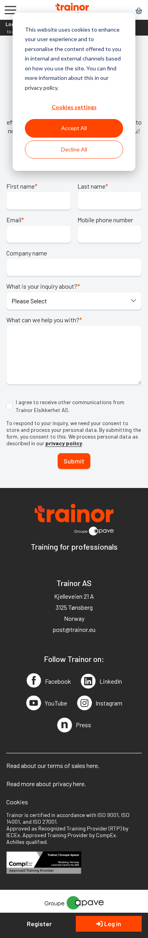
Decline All (74, 149)
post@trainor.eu (74, 629)
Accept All (74, 128)
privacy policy (63, 443)
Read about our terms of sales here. (52, 765)
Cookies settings (74, 107)
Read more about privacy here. (46, 783)
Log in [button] (112, 923)
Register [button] (39, 923)
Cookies (17, 802)
